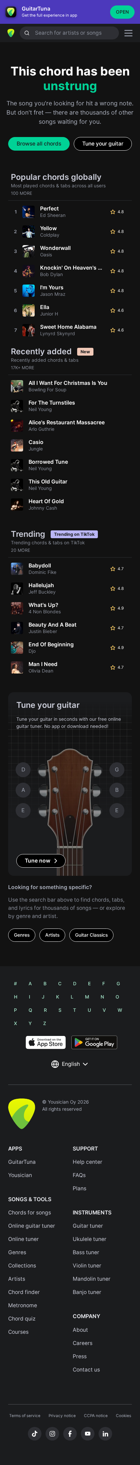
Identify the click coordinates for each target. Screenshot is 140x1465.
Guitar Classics (91, 935)
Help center (87, 1162)
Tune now (37, 860)
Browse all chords (39, 143)
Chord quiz (22, 1318)
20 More (20, 550)
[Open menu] (128, 33)
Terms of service (24, 1415)
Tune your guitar (102, 143)
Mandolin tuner (91, 1279)
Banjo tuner (87, 1292)
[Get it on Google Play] (94, 1042)
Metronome (22, 1305)
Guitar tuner (88, 1226)
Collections (22, 1265)
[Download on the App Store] (46, 1042)
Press (80, 1356)
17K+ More (22, 367)
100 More (21, 193)
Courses (18, 1332)
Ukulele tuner (89, 1239)
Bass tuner (86, 1252)
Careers (82, 1343)
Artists (52, 935)
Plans (79, 1188)
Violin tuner (87, 1265)
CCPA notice (96, 1415)
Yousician (20, 1175)
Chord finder (24, 1292)
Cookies (123, 1415)
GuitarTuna (22, 1162)
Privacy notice (62, 1415)
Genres (22, 935)
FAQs (79, 1175)
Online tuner (23, 1239)
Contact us (86, 1369)
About (80, 1330)
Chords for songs (29, 1212)
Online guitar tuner (31, 1226)
